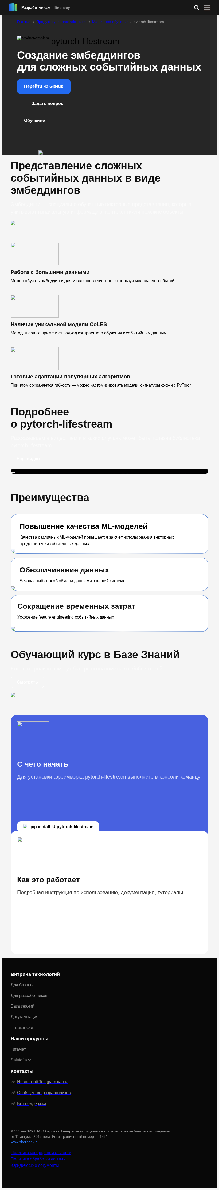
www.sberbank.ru (25, 1142)
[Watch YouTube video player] (13, 472)
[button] (44, 86)
